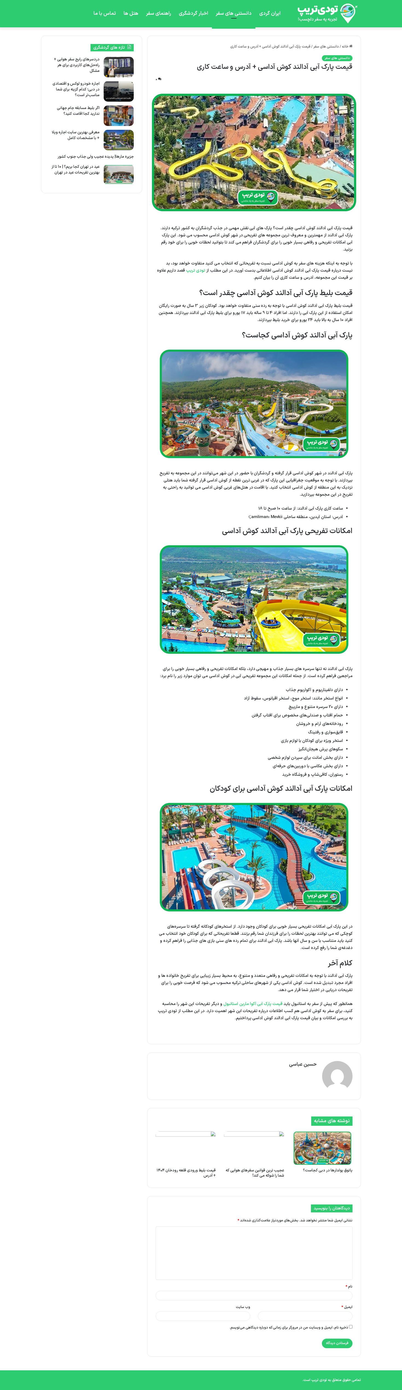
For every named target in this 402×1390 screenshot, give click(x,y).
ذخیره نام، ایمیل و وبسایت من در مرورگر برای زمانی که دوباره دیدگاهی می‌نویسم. (288, 1327)
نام (349, 1286)
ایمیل (347, 1307)
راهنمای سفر (158, 13)
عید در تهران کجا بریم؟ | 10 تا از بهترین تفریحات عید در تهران (75, 169)
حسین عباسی (303, 1064)
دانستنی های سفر (234, 13)
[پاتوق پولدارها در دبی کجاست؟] (322, 1148)
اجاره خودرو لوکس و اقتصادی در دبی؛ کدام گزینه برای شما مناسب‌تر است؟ (76, 89)
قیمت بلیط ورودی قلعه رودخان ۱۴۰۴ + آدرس (186, 1173)
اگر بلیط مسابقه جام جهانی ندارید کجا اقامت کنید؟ (78, 111)
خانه (345, 46)
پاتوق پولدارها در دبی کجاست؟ (328, 1170)
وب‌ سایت (243, 1307)
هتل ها (131, 13)
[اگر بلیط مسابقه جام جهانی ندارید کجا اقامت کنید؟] (119, 115)
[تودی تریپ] (325, 14)
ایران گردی (270, 13)
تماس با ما (105, 13)
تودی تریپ (195, 271)
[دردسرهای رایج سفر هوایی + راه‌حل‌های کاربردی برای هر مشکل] (119, 67)
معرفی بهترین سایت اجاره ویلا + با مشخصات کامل (76, 135)
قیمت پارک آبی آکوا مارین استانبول (253, 1004)
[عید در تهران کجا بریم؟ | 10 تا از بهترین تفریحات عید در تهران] (119, 174)
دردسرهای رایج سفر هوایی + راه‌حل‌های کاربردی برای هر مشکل (77, 65)
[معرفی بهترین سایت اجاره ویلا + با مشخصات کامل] (119, 140)
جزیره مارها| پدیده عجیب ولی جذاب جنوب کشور (95, 157)
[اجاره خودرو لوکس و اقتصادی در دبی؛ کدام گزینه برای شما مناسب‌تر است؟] (119, 91)
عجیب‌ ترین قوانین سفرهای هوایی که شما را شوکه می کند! (255, 1173)
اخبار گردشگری (193, 13)
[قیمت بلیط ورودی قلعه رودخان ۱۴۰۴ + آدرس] (186, 1148)
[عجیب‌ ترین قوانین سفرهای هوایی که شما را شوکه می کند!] (254, 1148)
